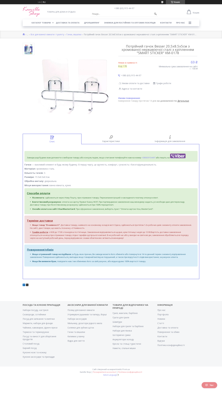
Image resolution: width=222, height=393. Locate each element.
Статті (160, 323)
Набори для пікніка (122, 330)
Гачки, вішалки (73, 34)
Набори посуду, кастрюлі (35, 310)
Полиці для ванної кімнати (81, 310)
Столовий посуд (31, 343)
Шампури (117, 321)
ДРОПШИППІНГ (92, 22)
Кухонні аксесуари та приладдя (39, 356)
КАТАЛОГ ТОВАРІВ (41, 22)
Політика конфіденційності (171, 345)
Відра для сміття (76, 340)
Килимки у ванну (76, 336)
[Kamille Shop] (31, 12)
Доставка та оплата (167, 327)
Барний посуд (30, 348)
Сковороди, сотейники (34, 314)
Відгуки (161, 340)
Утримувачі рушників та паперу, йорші (87, 314)
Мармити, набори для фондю (38, 323)
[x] (27, 285)
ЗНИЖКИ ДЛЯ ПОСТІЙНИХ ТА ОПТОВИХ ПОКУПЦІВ (130, 22)
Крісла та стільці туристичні (127, 343)
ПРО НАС (180, 22)
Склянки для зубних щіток (81, 327)
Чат (212, 385)
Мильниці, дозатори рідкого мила (85, 323)
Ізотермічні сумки (121, 335)
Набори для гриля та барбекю (128, 326)
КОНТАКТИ (166, 22)
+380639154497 (148, 157)
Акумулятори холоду (123, 339)
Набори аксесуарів (77, 318)
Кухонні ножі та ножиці (34, 352)
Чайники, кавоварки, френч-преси (40, 327)
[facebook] (24, 285)
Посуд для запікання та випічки (39, 318)
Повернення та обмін (168, 332)
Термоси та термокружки (36, 332)
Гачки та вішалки (76, 332)
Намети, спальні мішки (124, 348)
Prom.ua (126, 369)
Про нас (161, 310)
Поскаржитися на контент (104, 372)
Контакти (162, 336)
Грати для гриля (121, 317)
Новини (161, 318)
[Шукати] (155, 13)
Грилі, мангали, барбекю (125, 313)
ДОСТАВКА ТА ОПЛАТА (67, 22)
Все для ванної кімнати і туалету (47, 34)
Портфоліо (163, 314)
